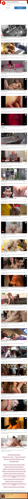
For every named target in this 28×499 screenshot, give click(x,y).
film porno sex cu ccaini (8, 457)
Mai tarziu (8, 7)
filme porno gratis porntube (14, 454)
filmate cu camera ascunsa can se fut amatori (14, 487)
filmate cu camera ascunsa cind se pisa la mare (14, 469)
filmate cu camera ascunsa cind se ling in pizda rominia (14, 476)
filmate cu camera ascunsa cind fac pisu (14, 467)
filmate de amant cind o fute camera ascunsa (14, 473)
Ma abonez (20, 7)
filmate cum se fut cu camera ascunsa (14, 481)
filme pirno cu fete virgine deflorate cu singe (14, 459)
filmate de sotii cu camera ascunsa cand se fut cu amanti (14, 484)
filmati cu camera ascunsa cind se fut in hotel (14, 479)
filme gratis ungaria (14, 461)
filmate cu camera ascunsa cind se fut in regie (14, 464)
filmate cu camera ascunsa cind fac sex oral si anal (14, 471)
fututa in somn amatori (20, 457)
